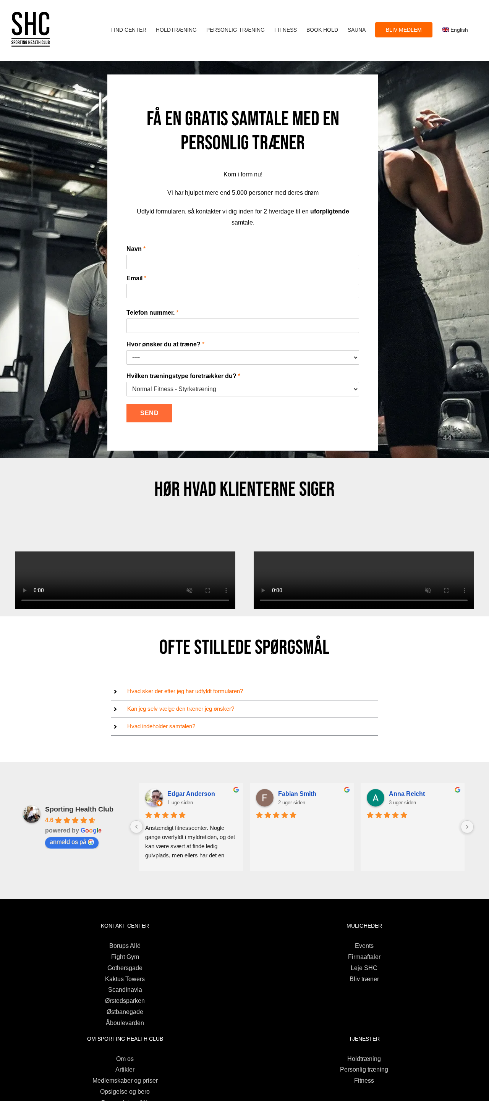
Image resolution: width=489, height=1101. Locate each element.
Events (364, 946)
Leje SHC (364, 968)
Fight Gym (125, 957)
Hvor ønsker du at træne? (165, 344)
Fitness (364, 1080)
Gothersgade (124, 968)
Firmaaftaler (364, 957)
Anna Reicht (407, 794)
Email (136, 278)
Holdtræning (364, 1059)
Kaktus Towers (125, 979)
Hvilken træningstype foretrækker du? (183, 376)
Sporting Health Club (79, 809)
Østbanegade (125, 1012)
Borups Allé (125, 946)
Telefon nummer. (152, 312)
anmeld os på (68, 842)
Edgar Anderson (191, 794)
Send (149, 413)
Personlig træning (364, 1069)
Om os (125, 1059)
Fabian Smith (297, 794)
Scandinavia (125, 989)
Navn (136, 249)
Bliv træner (364, 979)
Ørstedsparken (125, 1001)
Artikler (124, 1069)
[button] (245, 691)
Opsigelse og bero (125, 1091)
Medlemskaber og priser (125, 1080)
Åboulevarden (125, 1023)
